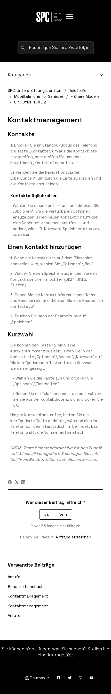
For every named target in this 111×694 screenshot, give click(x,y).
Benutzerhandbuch (26, 586)
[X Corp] (17, 482)
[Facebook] (10, 482)
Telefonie (77, 90)
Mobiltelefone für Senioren (39, 96)
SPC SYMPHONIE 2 (30, 102)
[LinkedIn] (23, 482)
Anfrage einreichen (73, 537)
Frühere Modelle (85, 96)
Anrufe (14, 576)
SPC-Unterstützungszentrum (35, 90)
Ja (46, 514)
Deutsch (37, 677)
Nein (63, 514)
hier (69, 655)
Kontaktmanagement (28, 596)
